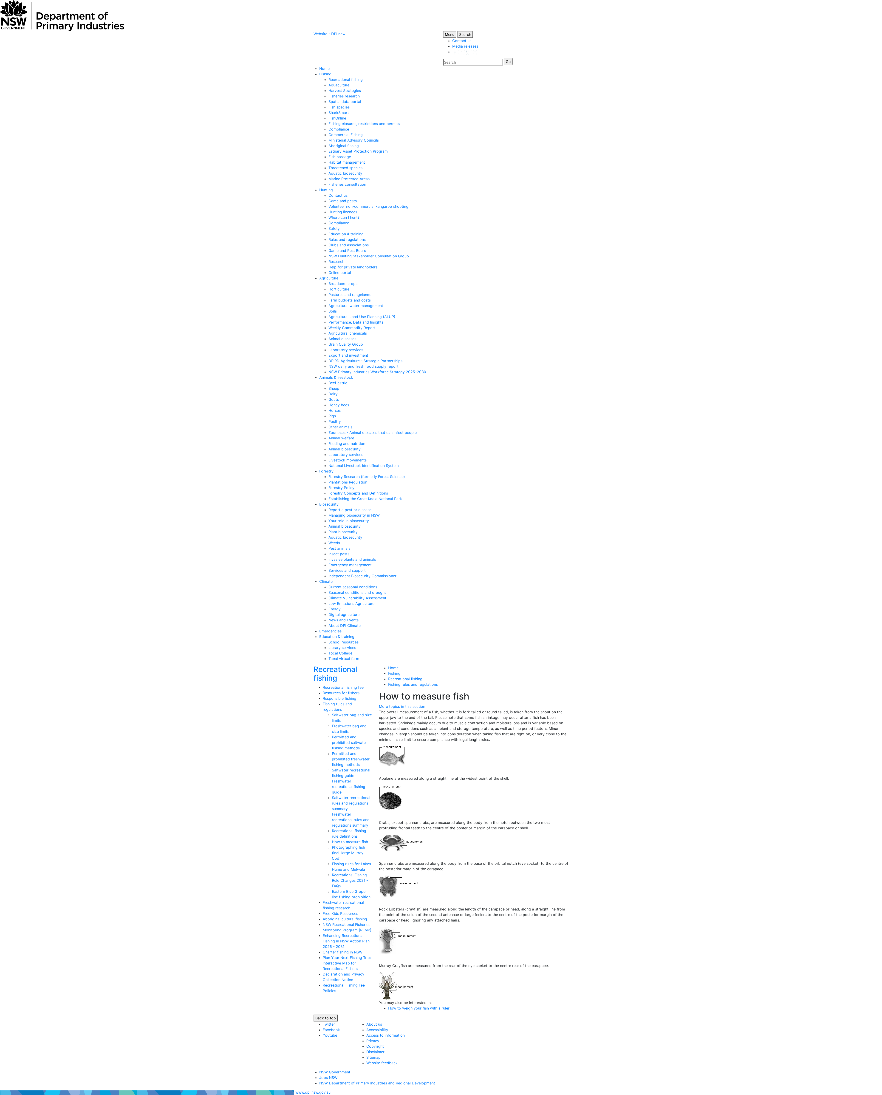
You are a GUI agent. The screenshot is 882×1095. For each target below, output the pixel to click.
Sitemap (373, 1057)
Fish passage (339, 156)
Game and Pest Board (347, 250)
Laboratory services (345, 349)
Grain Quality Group (345, 344)
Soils (332, 311)
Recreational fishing (345, 79)
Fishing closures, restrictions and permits (364, 123)
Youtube (330, 1035)
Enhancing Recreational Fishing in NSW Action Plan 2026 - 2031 (346, 941)
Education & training (346, 234)
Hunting (326, 190)
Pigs (332, 416)
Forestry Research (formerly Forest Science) (366, 476)
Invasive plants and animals (352, 559)
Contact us (461, 40)
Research (336, 261)
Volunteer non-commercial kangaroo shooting (368, 206)
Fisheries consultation (347, 184)
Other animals (340, 427)
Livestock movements (347, 460)
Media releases (465, 46)
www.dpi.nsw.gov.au (313, 1092)
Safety (334, 228)
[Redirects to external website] (465, 51)
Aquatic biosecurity (345, 173)
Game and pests (342, 201)
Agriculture (328, 278)
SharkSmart (338, 112)
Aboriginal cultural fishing (345, 919)
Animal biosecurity (344, 449)
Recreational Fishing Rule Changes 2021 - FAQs (350, 880)
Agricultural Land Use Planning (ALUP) (361, 316)
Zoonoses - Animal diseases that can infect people (372, 432)
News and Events (343, 620)
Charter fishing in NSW (342, 952)
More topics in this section (402, 706)
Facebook (331, 1029)
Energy (334, 609)
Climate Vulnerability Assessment (357, 598)
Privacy (372, 1040)
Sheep (333, 388)
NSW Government (334, 1072)
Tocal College (340, 653)
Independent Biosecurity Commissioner (362, 576)
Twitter (329, 1024)
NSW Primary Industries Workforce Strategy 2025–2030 (377, 372)
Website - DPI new (329, 33)
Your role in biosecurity (348, 520)
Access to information (385, 1035)
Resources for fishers (341, 693)
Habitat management (346, 162)
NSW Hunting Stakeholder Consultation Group (368, 256)
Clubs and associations (348, 245)
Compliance (338, 129)
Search (465, 34)
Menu (449, 34)
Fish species (339, 107)
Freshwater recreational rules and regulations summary (351, 820)
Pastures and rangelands (349, 294)
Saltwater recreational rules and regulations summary (351, 803)
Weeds (334, 542)
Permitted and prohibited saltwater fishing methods (349, 742)
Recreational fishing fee (343, 687)
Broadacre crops (342, 283)
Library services (342, 647)
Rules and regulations (347, 239)
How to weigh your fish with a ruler (418, 1008)
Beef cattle (337, 383)
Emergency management (350, 565)
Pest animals (339, 548)
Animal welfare (341, 438)
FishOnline (337, 118)
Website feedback (382, 1063)
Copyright (375, 1046)
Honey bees (338, 405)
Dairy (333, 394)
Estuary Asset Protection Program (358, 151)
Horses (334, 410)
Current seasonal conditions (352, 587)
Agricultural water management (355, 305)
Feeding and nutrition (346, 443)
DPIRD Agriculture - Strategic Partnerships (365, 360)
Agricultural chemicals (347, 333)
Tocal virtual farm (343, 658)
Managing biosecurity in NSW (354, 515)
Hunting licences (342, 212)
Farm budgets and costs (349, 300)
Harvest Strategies (344, 90)
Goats (333, 399)
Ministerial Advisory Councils (353, 140)
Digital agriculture (343, 614)
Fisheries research (344, 96)
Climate (326, 581)
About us (374, 1024)
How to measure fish (350, 841)
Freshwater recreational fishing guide (348, 786)
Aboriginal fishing (343, 145)
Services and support (347, 570)
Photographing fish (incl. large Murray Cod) (348, 853)
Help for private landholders (352, 267)
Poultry (334, 421)
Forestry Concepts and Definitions (358, 493)
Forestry (326, 471)
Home (324, 68)
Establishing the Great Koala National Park (365, 498)
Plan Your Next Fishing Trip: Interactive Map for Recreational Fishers (347, 963)
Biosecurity (329, 504)
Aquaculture (338, 85)
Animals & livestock (336, 377)
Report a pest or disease (349, 509)
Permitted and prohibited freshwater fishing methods (351, 759)
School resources (343, 642)
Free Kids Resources (340, 913)
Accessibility (377, 1029)
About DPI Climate (344, 625)
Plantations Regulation (347, 482)
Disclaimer (375, 1051)
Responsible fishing (339, 698)
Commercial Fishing (345, 134)
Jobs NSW (328, 1077)
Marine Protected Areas (349, 178)
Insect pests (338, 554)
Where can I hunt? (343, 217)
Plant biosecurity (343, 531)
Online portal (339, 272)
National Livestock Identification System (363, 465)
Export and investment (348, 355)
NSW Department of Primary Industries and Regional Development (377, 1083)
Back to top (325, 1018)
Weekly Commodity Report (352, 327)
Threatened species (345, 167)
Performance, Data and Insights (355, 322)
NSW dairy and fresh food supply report (363, 366)
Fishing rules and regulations (413, 684)
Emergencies (330, 631)
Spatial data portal (344, 101)
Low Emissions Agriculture (351, 603)
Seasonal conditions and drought (357, 592)
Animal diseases (342, 338)
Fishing (325, 74)
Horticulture (338, 289)
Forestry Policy (341, 487)
